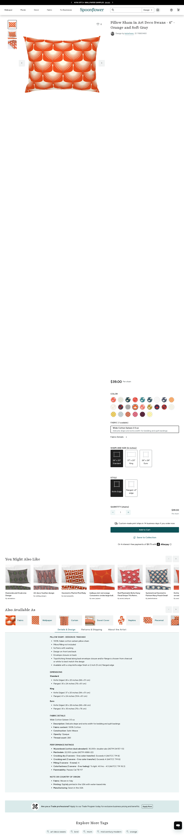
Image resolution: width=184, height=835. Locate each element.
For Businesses (66, 10)
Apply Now (147, 806)
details (107, 2)
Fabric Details (119, 436)
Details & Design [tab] (66, 629)
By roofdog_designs (40, 596)
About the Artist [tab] (117, 629)
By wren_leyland (95, 598)
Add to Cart (144, 530)
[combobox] (148, 10)
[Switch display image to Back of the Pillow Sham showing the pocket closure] (12, 44)
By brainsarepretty (68, 596)
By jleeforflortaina (151, 598)
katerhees (129, 33)
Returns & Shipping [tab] (91, 629)
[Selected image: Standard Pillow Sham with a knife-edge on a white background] (12, 24)
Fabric (49, 10)
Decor (36, 10)
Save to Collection (144, 537)
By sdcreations (10, 598)
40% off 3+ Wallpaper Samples (89, 3)
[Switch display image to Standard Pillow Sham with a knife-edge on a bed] (12, 34)
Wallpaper (8, 10)
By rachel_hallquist (124, 598)
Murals (23, 10)
